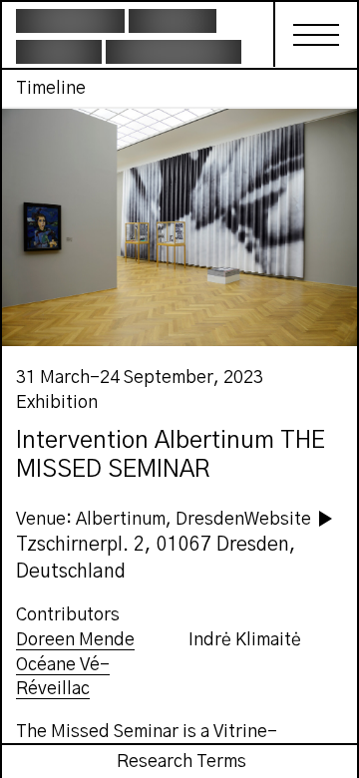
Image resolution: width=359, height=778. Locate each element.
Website (277, 520)
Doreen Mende (75, 640)
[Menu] (305, 34)
